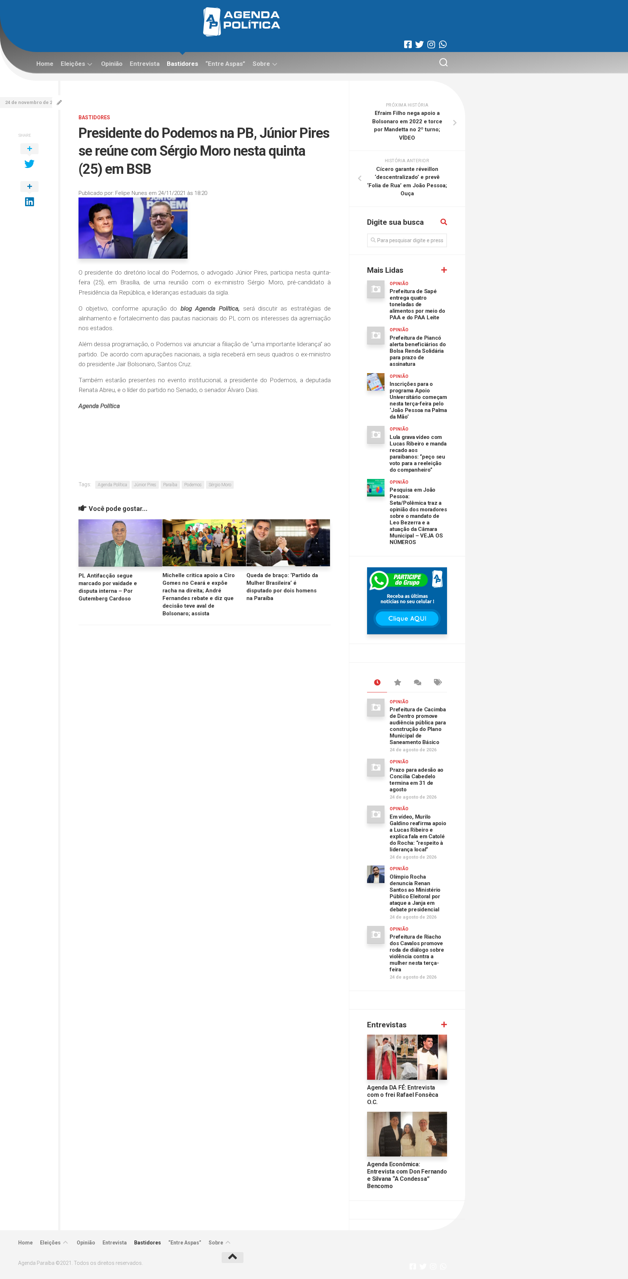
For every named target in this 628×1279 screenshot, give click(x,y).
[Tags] (437, 683)
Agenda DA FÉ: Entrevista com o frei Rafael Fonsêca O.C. (402, 1095)
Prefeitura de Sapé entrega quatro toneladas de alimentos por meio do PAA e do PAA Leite (417, 304)
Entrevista (145, 63)
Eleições (73, 63)
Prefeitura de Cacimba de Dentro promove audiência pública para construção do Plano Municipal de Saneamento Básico (418, 726)
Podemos (193, 484)
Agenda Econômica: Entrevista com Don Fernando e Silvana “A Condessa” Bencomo (407, 1175)
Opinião (111, 63)
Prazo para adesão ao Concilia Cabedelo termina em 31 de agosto (416, 780)
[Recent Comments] (417, 683)
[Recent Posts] (377, 683)
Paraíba (170, 484)
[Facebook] (407, 44)
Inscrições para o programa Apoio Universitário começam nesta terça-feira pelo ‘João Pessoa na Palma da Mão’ (418, 400)
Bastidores (182, 63)
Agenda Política (112, 484)
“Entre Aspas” (225, 63)
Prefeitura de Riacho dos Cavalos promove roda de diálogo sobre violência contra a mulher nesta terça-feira (417, 953)
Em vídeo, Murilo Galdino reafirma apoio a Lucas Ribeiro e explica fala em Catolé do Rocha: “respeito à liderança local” (418, 833)
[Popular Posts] (397, 683)
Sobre (261, 63)
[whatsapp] (442, 44)
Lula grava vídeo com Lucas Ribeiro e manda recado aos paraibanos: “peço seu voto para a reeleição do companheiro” (418, 453)
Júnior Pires (145, 484)
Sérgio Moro (220, 484)
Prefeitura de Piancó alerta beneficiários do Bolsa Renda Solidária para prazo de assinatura (418, 351)
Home (44, 63)
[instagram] (431, 44)
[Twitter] (419, 44)
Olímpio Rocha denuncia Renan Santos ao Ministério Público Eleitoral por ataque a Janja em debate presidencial (415, 893)
